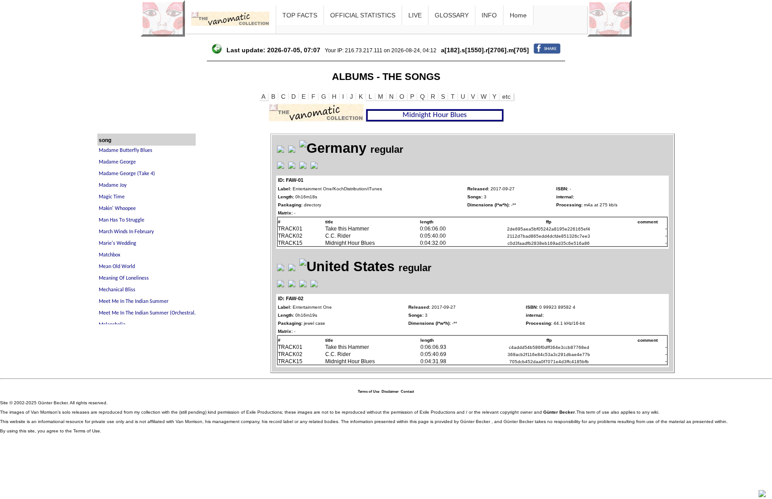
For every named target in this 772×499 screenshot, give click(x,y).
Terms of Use (368, 392)
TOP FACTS (299, 15)
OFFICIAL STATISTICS (362, 15)
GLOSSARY (452, 15)
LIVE (415, 15)
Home (518, 15)
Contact (407, 392)
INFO (489, 15)
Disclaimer (390, 392)
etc (506, 96)
